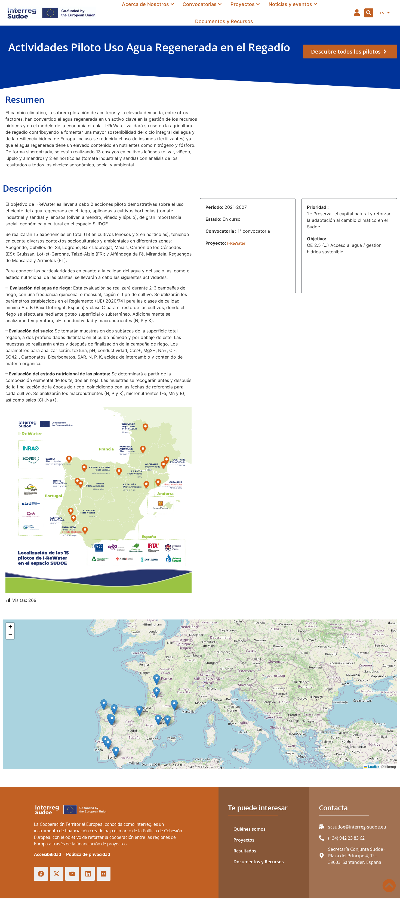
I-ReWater (236, 243)
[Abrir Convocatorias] (220, 4)
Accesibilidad (47, 854)
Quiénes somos (249, 829)
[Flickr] (103, 874)
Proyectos (243, 840)
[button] (368, 12)
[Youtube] (72, 874)
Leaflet (373, 766)
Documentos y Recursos (258, 862)
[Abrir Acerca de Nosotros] (172, 4)
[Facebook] (41, 874)
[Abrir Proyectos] (258, 4)
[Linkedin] (88, 874)
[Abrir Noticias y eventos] (315, 4)
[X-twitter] (57, 874)
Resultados (244, 851)
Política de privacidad (88, 854)
